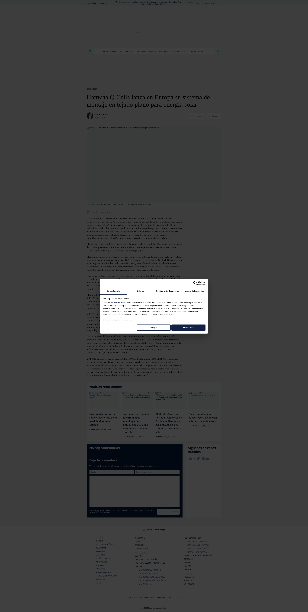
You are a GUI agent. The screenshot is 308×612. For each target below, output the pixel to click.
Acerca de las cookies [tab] (194, 291)
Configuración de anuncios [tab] (167, 291)
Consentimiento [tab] (113, 291)
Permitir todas (188, 328)
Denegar (153, 328)
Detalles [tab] (140, 291)
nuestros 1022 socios (121, 302)
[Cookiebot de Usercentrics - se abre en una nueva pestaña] (194, 283)
